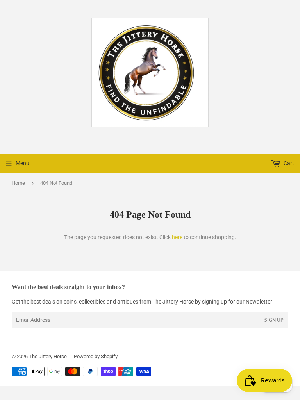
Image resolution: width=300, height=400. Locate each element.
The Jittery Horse (48, 356)
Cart (288, 163)
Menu (22, 163)
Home (18, 183)
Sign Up (273, 320)
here (177, 237)
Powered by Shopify (96, 356)
